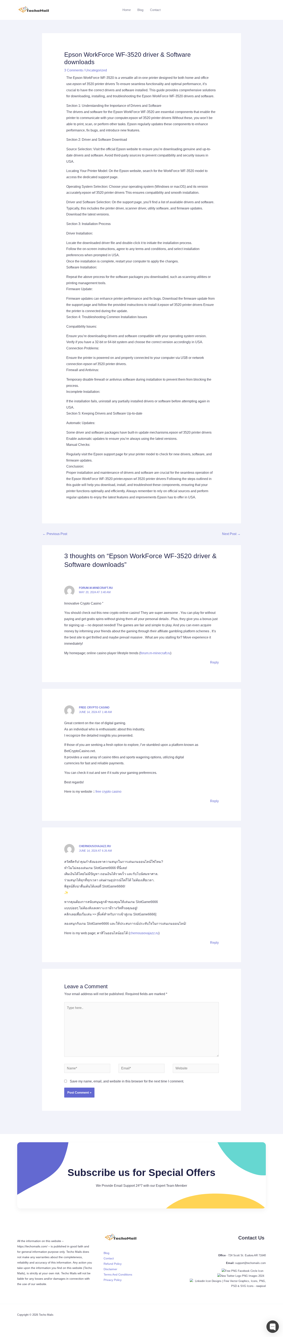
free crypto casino (94, 707)
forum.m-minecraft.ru (96, 587)
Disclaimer (110, 1269)
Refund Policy (113, 1263)
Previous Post (54, 534)
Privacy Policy (113, 1280)
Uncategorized (96, 70)
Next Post (231, 534)
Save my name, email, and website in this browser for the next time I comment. (127, 1081)
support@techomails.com (250, 1263)
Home (126, 10)
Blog (140, 10)
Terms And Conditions (118, 1274)
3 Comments (73, 70)
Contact (155, 10)
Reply (214, 662)
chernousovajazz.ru (95, 846)
